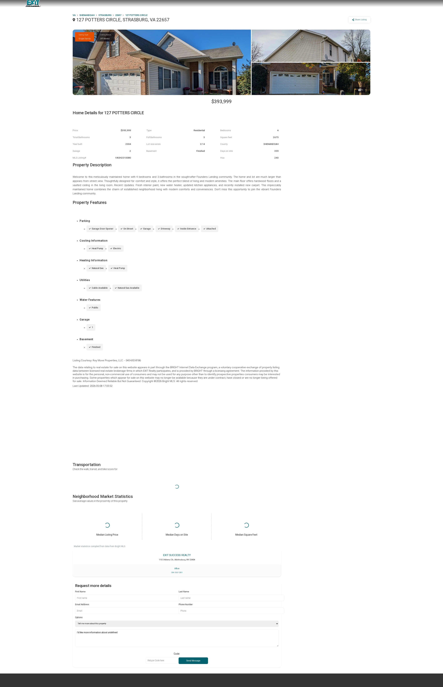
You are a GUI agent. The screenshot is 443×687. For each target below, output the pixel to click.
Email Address (82, 604)
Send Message (193, 660)
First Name (80, 591)
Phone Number (186, 604)
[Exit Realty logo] (33, 3)
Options (79, 617)
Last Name (184, 591)
